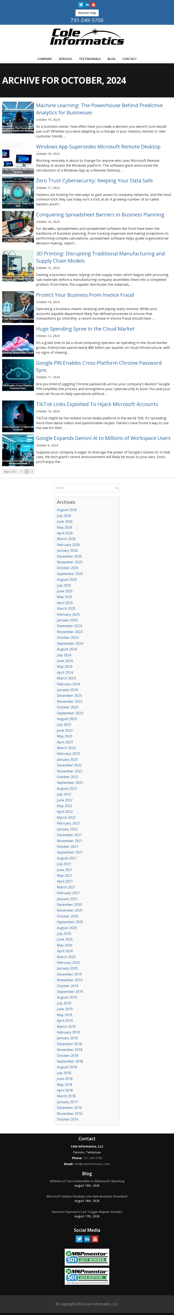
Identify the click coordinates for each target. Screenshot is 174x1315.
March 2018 (66, 1096)
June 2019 (65, 1009)
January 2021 (67, 899)
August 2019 (67, 997)
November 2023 (69, 701)
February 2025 (68, 614)
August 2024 (67, 649)
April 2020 (65, 951)
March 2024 (66, 678)
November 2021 (69, 840)
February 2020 (68, 962)
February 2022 (68, 823)
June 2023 (65, 730)
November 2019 (69, 980)
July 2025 (64, 585)
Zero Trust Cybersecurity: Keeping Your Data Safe (94, 180)
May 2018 (64, 1084)
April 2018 (65, 1090)
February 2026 (68, 544)
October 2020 (67, 916)
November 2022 (69, 771)
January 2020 (67, 968)
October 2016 (67, 1119)
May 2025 (64, 596)
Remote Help (87, 13)
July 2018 (64, 1073)
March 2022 (66, 817)
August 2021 (67, 858)
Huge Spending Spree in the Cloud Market (85, 328)
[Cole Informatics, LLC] (87, 36)
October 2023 (67, 707)
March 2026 (66, 538)
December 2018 (69, 1044)
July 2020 (64, 933)
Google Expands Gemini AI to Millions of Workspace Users (103, 437)
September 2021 (70, 852)
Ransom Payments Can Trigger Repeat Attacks (87, 1212)
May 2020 (64, 945)
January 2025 (67, 620)
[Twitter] (80, 5)
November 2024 (69, 631)
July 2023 (64, 724)
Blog (111, 59)
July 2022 (64, 794)
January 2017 (67, 1102)
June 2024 (65, 660)
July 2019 (64, 1003)
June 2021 (65, 869)
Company (44, 59)
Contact (129, 59)
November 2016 (69, 1113)
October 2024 (67, 637)
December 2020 (69, 904)
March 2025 (66, 608)
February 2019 (68, 1032)
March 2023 (66, 747)
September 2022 (70, 782)
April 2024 (65, 672)
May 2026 (64, 527)
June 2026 (65, 521)
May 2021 (64, 875)
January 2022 (67, 829)
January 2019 (67, 1038)
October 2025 (67, 567)
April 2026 (65, 533)
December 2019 (69, 974)
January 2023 (67, 759)
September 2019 (70, 991)
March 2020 (66, 957)
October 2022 (67, 777)
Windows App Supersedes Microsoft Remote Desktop (98, 146)
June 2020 (65, 939)
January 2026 (67, 550)
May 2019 (64, 1015)
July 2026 (64, 515)
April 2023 (65, 742)
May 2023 (64, 736)
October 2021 (67, 846)
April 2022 (65, 811)
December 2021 (69, 835)
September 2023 (70, 713)
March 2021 (66, 887)
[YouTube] (93, 5)
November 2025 (69, 562)
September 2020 (70, 922)
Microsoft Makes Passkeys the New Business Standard (87, 1196)
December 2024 (69, 626)
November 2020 (69, 910)
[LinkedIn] (87, 5)
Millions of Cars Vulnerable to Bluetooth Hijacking (87, 1181)
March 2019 (66, 1026)
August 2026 (67, 509)
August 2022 (67, 788)
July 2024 (64, 655)
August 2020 (67, 928)
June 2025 (65, 591)
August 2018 (67, 1067)
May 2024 (64, 666)
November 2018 (69, 1049)
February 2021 (68, 893)
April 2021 (65, 881)
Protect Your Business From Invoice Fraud (85, 294)
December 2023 (69, 695)
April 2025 (65, 602)
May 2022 (64, 806)
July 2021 (64, 864)
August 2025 (67, 579)
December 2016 (69, 1107)
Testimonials (90, 59)
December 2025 (69, 556)
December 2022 (69, 765)
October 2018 (67, 1055)
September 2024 (70, 643)
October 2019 (67, 986)
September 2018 (70, 1061)
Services (65, 59)
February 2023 (68, 753)
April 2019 (65, 1020)
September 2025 (70, 573)
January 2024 (67, 689)
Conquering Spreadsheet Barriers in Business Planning (100, 214)
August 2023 (67, 718)
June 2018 (65, 1078)
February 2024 (68, 684)
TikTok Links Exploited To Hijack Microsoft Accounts (97, 403)
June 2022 (65, 800)
